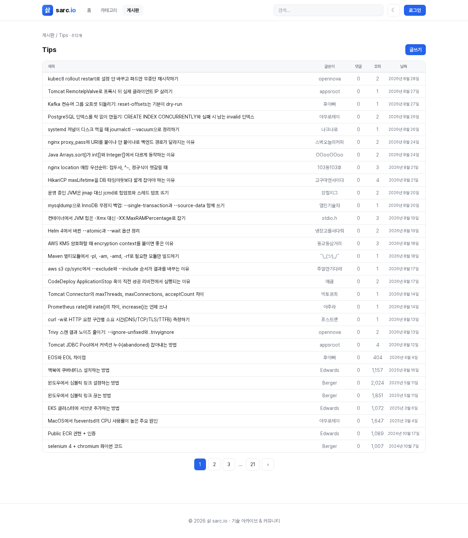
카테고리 (109, 10)
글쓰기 (415, 49)
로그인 (415, 10)
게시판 (133, 10)
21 (252, 464)
